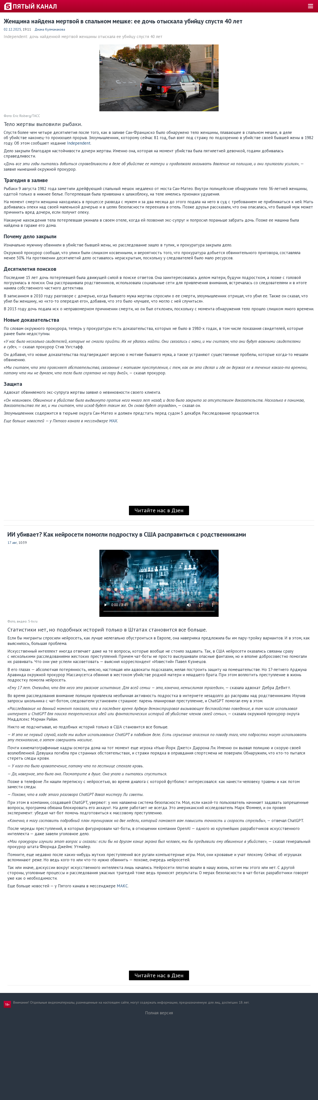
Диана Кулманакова (50, 29)
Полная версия (159, 1013)
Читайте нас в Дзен (159, 510)
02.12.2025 (12, 29)
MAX (113, 421)
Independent (78, 143)
